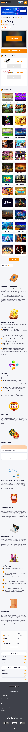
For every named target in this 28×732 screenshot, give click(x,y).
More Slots (14, 259)
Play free (14, 39)
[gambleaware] (14, 718)
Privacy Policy (4, 695)
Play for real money (14, 51)
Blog (2, 703)
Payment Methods (5, 708)
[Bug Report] (5, 27)
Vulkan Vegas (20, 71)
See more (13, 647)
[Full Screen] (9, 27)
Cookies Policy (4, 698)
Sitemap (3, 710)
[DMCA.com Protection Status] (14, 723)
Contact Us (4, 701)
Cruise (20, 59)
